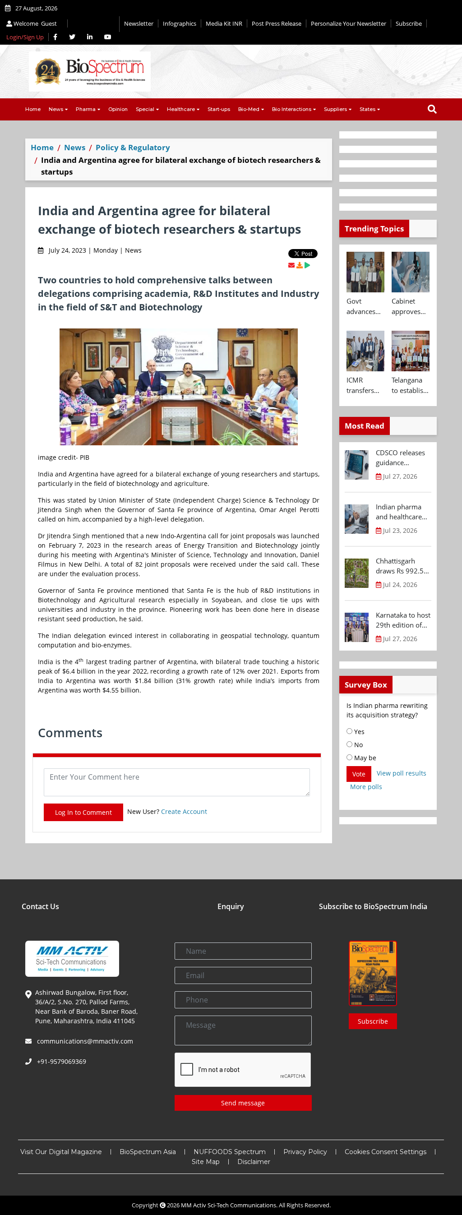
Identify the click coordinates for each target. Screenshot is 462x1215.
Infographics (179, 23)
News (56, 109)
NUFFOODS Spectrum (230, 1152)
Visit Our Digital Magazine (61, 1152)
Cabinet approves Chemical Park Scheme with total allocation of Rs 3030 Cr (408, 306)
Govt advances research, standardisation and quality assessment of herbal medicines (365, 306)
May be (364, 757)
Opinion (118, 109)
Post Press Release (276, 23)
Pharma (86, 109)
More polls (366, 786)
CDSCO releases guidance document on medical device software (400, 458)
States (367, 109)
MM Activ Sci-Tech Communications (228, 1205)
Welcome (34, 23)
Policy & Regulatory (133, 147)
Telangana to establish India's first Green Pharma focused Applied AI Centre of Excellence (409, 385)
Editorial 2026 (93, 24)
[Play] (307, 265)
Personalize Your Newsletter (348, 23)
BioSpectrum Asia (148, 1152)
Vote (358, 774)
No (357, 744)
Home (33, 109)
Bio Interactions (291, 109)
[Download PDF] (299, 265)
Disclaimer (253, 1162)
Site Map (206, 1162)
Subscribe (409, 23)
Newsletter (138, 23)
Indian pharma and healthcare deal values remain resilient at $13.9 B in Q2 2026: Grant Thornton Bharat (401, 512)
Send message (243, 1103)
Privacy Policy (305, 1152)
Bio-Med (248, 109)
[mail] (291, 265)
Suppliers (335, 109)
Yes (358, 731)
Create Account (184, 811)
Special (145, 109)
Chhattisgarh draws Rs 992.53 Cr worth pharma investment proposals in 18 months (402, 566)
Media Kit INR (224, 23)
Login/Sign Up (25, 37)
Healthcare (181, 109)
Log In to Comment (83, 812)
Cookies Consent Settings (385, 1152)
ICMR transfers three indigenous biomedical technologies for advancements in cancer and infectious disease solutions (365, 385)
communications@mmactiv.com (84, 1041)
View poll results (401, 773)
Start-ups (219, 109)
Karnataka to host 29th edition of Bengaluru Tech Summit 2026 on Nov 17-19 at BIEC (403, 620)
